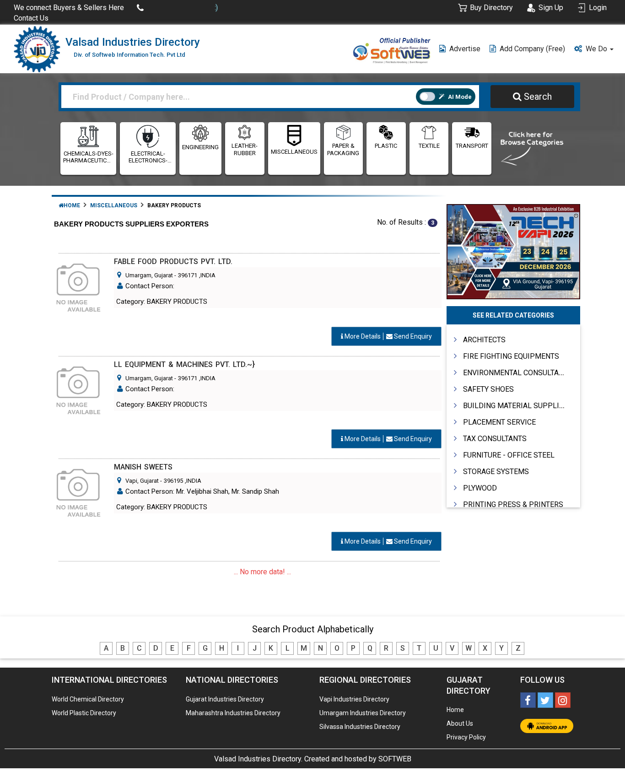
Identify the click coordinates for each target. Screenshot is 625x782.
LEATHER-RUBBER (245, 149)
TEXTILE (429, 145)
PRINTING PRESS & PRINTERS (513, 504)
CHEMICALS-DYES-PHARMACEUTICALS (88, 157)
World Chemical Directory (88, 699)
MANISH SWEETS (143, 467)
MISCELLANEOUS (294, 151)
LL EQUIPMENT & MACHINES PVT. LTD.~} (184, 364)
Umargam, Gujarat (149, 275)
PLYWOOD (480, 488)
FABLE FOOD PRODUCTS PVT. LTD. (173, 261)
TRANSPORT (472, 145)
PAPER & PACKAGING (343, 149)
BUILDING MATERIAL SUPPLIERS (517, 405)
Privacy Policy (466, 737)
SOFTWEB (394, 759)
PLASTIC (386, 145)
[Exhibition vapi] (514, 250)
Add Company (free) (532, 48)
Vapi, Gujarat (142, 480)
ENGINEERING (200, 147)
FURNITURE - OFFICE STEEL (509, 455)
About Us (460, 723)
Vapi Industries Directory (354, 699)
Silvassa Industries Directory (359, 726)
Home (72, 205)
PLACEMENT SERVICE (499, 422)
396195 (173, 480)
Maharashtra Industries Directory (233, 713)
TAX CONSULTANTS (495, 438)
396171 (187, 275)
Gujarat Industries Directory (225, 699)
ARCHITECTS (484, 339)
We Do (597, 48)
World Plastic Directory (84, 713)
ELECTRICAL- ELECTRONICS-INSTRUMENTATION (148, 157)
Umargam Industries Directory (362, 713)
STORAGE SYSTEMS (496, 471)
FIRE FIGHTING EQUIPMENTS (511, 356)
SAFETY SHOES (488, 389)
